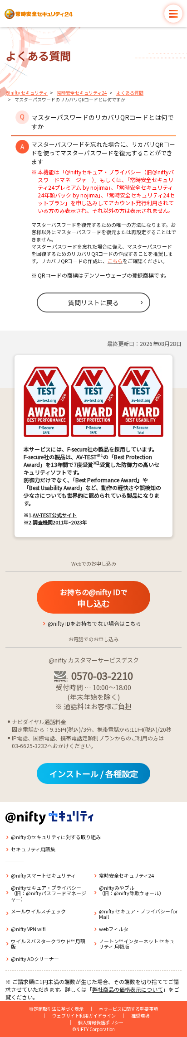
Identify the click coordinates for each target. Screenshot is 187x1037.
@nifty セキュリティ (26, 92)
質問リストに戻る (93, 302)
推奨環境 (140, 1015)
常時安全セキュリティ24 (82, 92)
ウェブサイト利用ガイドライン (84, 1015)
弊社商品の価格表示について (127, 989)
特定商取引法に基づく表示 (56, 1008)
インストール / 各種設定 (93, 773)
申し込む (94, 597)
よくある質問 (129, 92)
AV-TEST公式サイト (55, 514)
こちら (115, 260)
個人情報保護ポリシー (100, 1022)
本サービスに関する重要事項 (128, 1008)
